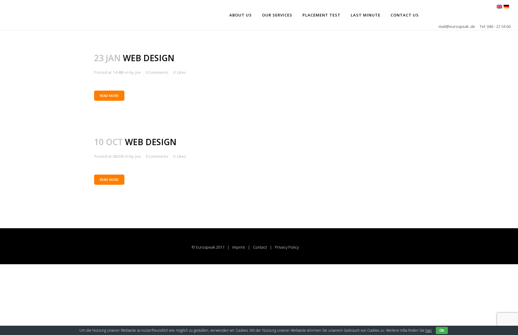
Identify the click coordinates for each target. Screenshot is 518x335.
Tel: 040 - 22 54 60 (495, 26)
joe (138, 72)
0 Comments (157, 72)
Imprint (238, 247)
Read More (109, 95)
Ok (441, 330)
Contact (260, 247)
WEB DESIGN (148, 58)
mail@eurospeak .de (457, 26)
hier (428, 330)
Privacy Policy (287, 247)
